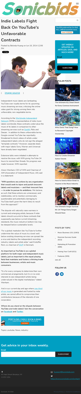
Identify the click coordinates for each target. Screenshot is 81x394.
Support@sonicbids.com (64, 372)
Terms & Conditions (73, 392)
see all (58, 260)
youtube (10, 330)
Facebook (8, 311)
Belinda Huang (16, 45)
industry (24, 330)
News (17, 330)
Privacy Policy (59, 392)
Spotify (27, 129)
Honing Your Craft (67, 251)
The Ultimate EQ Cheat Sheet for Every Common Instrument (67, 104)
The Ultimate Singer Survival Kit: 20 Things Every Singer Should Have (66, 209)
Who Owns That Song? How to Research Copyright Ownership (66, 130)
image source (12, 92)
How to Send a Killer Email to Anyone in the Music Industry (67, 182)
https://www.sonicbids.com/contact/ (65, 379)
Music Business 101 (68, 232)
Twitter (20, 311)
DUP (21, 245)
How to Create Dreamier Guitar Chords (65, 157)
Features (63, 256)
